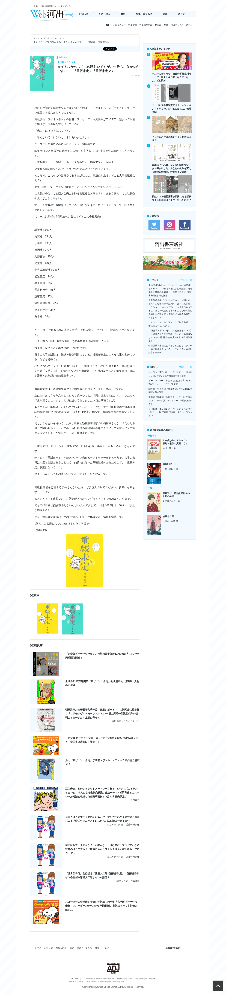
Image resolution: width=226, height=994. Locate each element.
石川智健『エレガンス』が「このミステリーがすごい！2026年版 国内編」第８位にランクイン (170, 412)
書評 (123, 14)
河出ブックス (177, 25)
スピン (181, 14)
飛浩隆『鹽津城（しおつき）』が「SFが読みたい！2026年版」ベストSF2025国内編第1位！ (170, 400)
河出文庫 (132, 25)
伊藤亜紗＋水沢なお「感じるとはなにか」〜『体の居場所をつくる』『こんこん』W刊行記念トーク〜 (170, 349)
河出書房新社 (119, 25)
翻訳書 (158, 25)
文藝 (166, 25)
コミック (57, 38)
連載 (165, 14)
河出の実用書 (145, 25)
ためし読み (104, 14)
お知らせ (83, 14)
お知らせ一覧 (185, 367)
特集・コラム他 (144, 14)
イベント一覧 (185, 280)
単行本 (46, 38)
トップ (36, 38)
